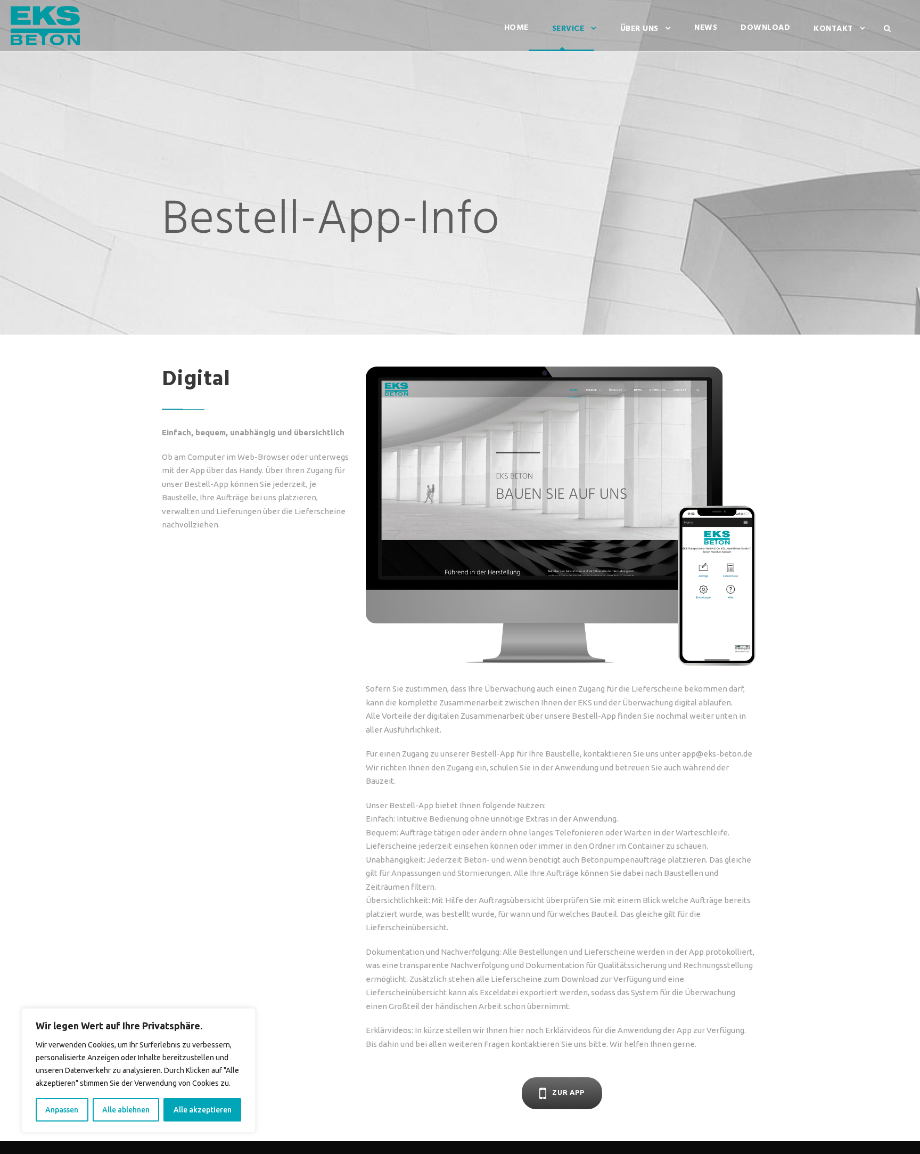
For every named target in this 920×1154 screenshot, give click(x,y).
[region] (138, 1070)
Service (568, 28)
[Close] (244, 1017)
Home (516, 27)
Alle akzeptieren (203, 1110)
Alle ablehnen (126, 1110)
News (705, 27)
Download (765, 27)
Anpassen (61, 1110)
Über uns (639, 28)
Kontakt (833, 28)
